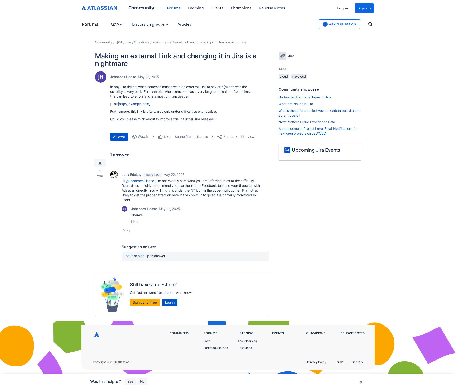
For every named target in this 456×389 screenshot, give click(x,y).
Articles (184, 24)
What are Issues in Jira (296, 104)
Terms (339, 362)
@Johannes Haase (140, 181)
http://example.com (134, 104)
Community (141, 7)
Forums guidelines (216, 348)
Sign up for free (145, 302)
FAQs (207, 341)
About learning (247, 341)
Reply (126, 230)
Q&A (115, 24)
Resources (245, 348)
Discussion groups (149, 24)
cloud (284, 76)
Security (357, 362)
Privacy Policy (316, 362)
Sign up (364, 7)
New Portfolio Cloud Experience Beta (307, 122)
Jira (128, 42)
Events (217, 7)
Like (134, 222)
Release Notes (272, 7)
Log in (342, 7)
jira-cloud (299, 76)
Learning (196, 7)
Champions (241, 7)
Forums (173, 7)
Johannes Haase (123, 77)
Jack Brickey (132, 175)
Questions (141, 42)
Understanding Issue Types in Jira (305, 97)
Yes (130, 381)
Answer (119, 136)
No (142, 381)
